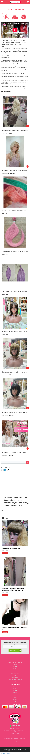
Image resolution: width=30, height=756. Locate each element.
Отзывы (15, 675)
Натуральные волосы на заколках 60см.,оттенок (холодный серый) (13, 589)
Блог (15, 694)
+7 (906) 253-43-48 (15, 725)
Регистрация (8, 753)
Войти (3, 753)
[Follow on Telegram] (5, 469)
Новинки (15, 686)
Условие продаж (15, 677)
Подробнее (5, 553)
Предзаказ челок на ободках (11, 548)
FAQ (15, 696)
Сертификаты (15, 670)
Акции (15, 672)
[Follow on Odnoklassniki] (3, 469)
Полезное (15, 699)
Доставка (15, 666)
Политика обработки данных (15, 679)
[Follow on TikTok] (8, 469)
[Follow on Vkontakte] (1, 469)
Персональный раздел (15, 741)
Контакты (15, 668)
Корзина (4, 754)
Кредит (15, 681)
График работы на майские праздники (14, 627)
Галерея (15, 697)
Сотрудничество (15, 673)
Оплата (15, 664)
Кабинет (15, 701)
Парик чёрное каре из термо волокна (15, 412)
